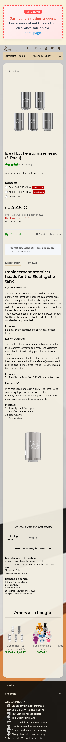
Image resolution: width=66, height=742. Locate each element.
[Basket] (58, 48)
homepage (32, 33)
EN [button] (37, 48)
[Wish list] (52, 48)
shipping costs (35, 214)
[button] (27, 48)
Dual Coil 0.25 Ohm (26, 187)
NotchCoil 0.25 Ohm (26, 191)
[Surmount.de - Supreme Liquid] (11, 48)
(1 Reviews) (25, 164)
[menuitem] (16, 56)
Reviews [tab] (31, 262)
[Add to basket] (7, 81)
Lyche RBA (15, 196)
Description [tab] (13, 262)
